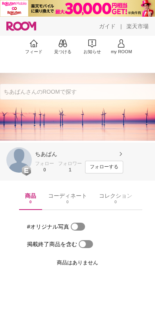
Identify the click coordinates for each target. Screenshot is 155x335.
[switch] (78, 227)
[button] (19, 160)
